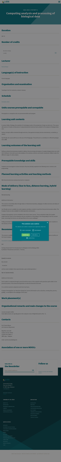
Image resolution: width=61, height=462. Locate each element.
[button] (30, 231)
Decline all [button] (35, 235)
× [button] (47, 222)
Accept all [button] (25, 235)
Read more (43, 226)
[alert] (30, 231)
